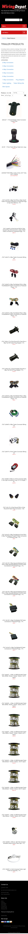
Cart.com (18, 932)
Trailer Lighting (6, 83)
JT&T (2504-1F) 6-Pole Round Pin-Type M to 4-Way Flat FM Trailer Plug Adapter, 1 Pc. (14, 342)
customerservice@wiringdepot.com (9, 890)
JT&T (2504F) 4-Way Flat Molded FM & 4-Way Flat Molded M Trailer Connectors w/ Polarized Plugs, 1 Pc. (14, 397)
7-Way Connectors (7, 80)
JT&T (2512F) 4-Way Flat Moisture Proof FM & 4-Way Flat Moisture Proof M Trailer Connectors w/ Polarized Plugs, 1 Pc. (14, 536)
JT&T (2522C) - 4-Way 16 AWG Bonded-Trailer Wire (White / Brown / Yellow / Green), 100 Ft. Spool (14, 676)
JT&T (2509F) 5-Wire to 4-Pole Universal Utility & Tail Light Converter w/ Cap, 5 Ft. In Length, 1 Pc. (14, 480)
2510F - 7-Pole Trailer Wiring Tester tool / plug (14, 147)
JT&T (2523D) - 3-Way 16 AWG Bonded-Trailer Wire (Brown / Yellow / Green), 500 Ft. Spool (14, 788)
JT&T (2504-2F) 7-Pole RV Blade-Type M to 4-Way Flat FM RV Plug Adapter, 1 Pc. (14, 369)
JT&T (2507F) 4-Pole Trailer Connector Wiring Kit (14, 452)
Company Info (4, 906)
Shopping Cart (4, 908)
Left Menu (5, 32)
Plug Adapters (20, 80)
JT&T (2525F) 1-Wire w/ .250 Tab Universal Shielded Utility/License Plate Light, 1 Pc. (14, 842)
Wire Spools (6, 87)
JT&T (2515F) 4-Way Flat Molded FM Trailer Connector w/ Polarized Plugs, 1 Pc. (14, 620)
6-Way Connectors (7, 76)
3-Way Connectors (7, 66)
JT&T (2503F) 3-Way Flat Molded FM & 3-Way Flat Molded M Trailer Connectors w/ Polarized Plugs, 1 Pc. (14, 314)
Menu (4, 26)
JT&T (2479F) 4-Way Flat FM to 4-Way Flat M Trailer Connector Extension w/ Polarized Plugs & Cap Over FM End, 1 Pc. (14, 201)
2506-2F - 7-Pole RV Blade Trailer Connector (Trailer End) (14, 120)
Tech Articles (3, 903)
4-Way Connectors (7, 69)
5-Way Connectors (7, 73)
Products (3, 902)
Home (4, 38)
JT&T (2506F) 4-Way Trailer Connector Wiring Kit (14, 425)
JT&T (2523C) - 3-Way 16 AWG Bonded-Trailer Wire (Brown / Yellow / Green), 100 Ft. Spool (14, 761)
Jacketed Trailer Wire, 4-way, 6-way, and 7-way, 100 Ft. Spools (14, 173)
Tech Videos (3, 904)
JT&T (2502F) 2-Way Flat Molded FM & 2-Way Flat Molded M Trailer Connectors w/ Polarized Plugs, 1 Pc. (14, 285)
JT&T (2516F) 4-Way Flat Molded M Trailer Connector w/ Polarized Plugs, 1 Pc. (14, 648)
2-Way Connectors (7, 62)
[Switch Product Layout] (25, 95)
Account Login (4, 907)
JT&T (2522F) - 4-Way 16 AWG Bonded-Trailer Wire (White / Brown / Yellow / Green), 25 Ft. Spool (14, 733)
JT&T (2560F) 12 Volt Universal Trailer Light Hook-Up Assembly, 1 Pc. (14, 869)
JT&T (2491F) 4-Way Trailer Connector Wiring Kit (14, 257)
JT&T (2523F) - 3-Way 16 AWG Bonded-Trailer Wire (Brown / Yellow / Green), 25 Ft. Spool (14, 815)
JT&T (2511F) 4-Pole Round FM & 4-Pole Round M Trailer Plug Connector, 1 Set (14, 508)
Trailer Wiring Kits (19, 83)
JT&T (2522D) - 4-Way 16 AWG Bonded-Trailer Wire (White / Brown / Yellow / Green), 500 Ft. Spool (14, 704)
